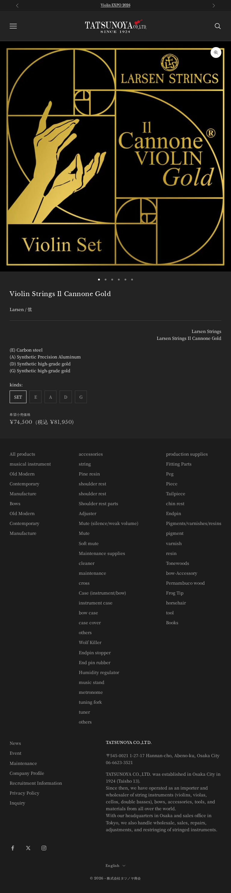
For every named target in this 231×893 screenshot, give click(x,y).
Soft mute (89, 543)
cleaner (86, 563)
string (85, 464)
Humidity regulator (99, 672)
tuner (84, 712)
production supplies (187, 454)
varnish (174, 543)
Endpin (173, 513)
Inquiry (17, 803)
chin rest (175, 503)
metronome (91, 692)
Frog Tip (174, 593)
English (112, 866)
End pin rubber (94, 662)
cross (84, 583)
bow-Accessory (181, 573)
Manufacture (23, 493)
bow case (88, 613)
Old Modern (22, 474)
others (85, 632)
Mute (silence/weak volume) (108, 523)
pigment (174, 533)
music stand (91, 682)
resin (171, 553)
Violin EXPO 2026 (115, 5)
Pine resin (89, 474)
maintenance (92, 573)
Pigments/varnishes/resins (193, 523)
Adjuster (87, 513)
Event (15, 753)
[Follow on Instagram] (44, 848)
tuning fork (90, 702)
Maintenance (23, 763)
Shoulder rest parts (98, 503)
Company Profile (27, 773)
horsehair (176, 603)
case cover (90, 622)
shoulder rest (92, 484)
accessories (91, 454)
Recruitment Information (36, 783)
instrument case (95, 603)
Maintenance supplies (102, 553)
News (15, 743)
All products (22, 454)
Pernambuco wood (185, 583)
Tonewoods (177, 563)
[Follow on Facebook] (13, 848)
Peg (170, 474)
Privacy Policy (24, 793)
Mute (84, 533)
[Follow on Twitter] (28, 848)
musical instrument (30, 464)
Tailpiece (175, 493)
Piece (171, 484)
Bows (15, 503)
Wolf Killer (90, 642)
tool (170, 613)
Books (172, 622)
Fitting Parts (179, 464)
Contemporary (24, 484)
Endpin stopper (95, 652)
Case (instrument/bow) (102, 593)
